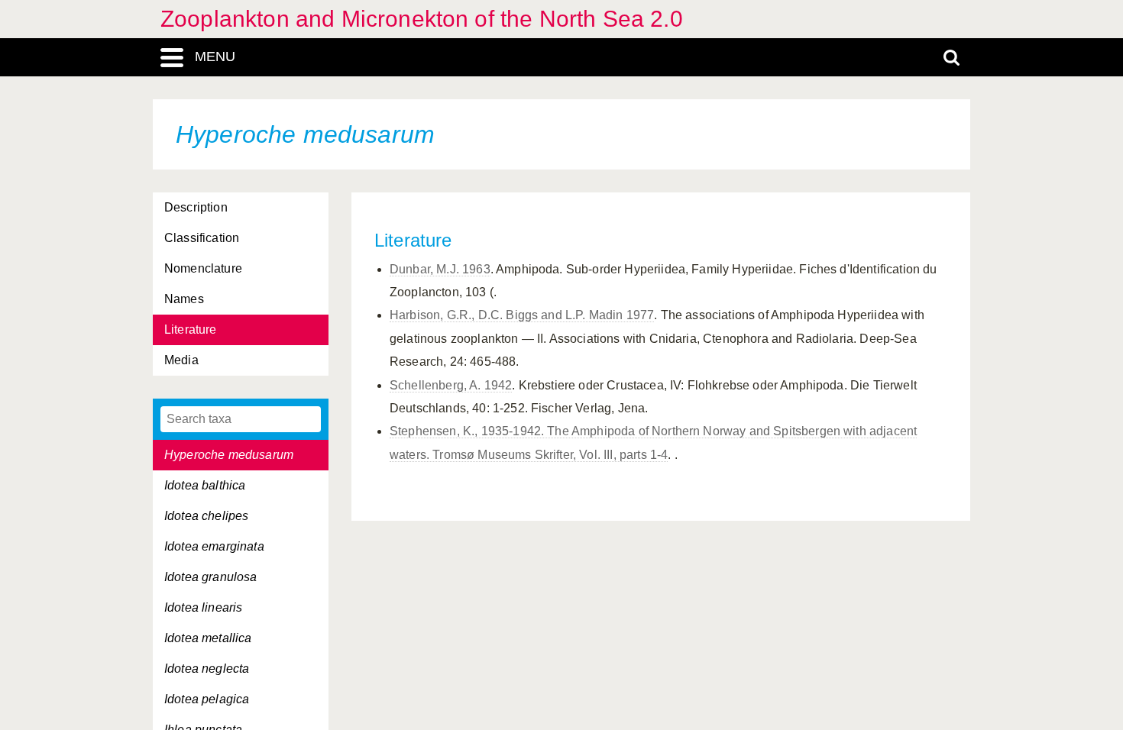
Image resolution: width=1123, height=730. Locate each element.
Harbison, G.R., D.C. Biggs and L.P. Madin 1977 (522, 314)
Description (196, 207)
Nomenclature (203, 268)
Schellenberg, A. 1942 (451, 385)
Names (184, 298)
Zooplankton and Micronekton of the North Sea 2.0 (421, 18)
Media (181, 360)
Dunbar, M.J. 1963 (440, 269)
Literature (190, 329)
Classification (201, 237)
